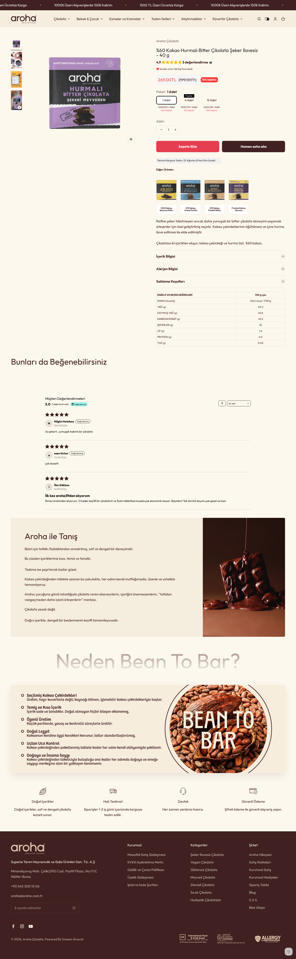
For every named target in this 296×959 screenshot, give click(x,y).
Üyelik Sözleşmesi (140, 877)
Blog (252, 892)
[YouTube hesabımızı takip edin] (30, 926)
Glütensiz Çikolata (203, 870)
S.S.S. (253, 900)
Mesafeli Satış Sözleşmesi (146, 854)
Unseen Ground (72, 939)
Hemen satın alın (254, 146)
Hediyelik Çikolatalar (205, 900)
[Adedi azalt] (161, 130)
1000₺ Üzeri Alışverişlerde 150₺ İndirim (46, 5)
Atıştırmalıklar (191, 19)
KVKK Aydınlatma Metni (145, 862)
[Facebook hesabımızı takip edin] (13, 926)
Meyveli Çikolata (202, 877)
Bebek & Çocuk (88, 19)
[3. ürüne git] (16, 80)
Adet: (160, 121)
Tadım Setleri (161, 19)
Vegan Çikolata (202, 862)
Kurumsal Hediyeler (263, 877)
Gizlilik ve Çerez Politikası (145, 870)
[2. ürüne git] (16, 60)
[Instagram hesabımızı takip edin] (22, 926)
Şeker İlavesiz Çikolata (207, 854)
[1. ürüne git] (16, 44)
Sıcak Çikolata (201, 892)
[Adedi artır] (175, 130)
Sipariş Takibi (259, 885)
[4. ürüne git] (16, 100)
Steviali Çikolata (202, 885)
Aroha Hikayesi (260, 854)
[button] (172, 62)
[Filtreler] (222, 403)
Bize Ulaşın (257, 907)
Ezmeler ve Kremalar (125, 19)
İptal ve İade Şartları (142, 885)
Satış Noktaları (260, 862)
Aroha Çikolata (167, 41)
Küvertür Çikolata (226, 19)
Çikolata (60, 19)
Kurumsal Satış (260, 870)
